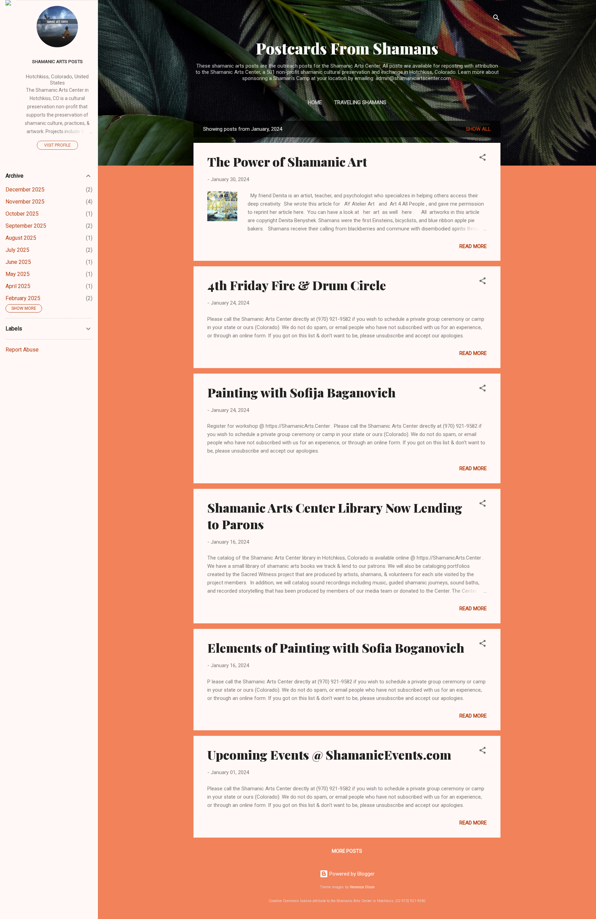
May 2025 (18, 274)
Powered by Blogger (351, 874)
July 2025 (17, 250)
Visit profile (57, 145)
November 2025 (25, 201)
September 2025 (26, 226)
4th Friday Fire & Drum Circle (296, 285)
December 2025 (25, 189)
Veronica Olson (362, 887)
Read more (473, 246)
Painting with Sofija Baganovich (301, 392)
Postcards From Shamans (347, 48)
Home (315, 102)
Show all (478, 129)
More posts (347, 851)
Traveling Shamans (360, 102)
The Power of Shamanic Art (287, 161)
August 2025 (21, 238)
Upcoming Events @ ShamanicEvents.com (329, 754)
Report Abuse (22, 349)
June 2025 (18, 262)
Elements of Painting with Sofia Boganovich (335, 647)
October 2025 (22, 213)
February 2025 (23, 298)
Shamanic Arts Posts (57, 61)
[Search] (496, 18)
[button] (482, 158)
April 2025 (18, 286)
